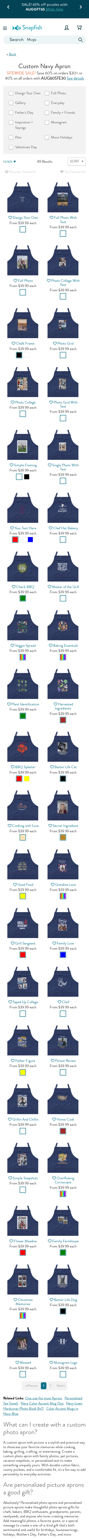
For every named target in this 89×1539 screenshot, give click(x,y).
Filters (7, 162)
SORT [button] (74, 161)
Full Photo (25, 280)
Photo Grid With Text (66, 404)
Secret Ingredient (65, 825)
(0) (22, 172)
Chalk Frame (25, 343)
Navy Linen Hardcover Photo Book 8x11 (42, 1406)
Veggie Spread (25, 645)
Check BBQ (25, 587)
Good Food (25, 884)
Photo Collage (25, 402)
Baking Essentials (65, 645)
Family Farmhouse (65, 1241)
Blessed (25, 1362)
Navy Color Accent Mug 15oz (42, 1403)
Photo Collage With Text (65, 282)
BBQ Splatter (25, 767)
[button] (5, 27)
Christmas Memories (24, 1302)
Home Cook (65, 1119)
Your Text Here (25, 528)
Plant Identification (25, 704)
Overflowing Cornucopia (64, 1180)
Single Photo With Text (65, 467)
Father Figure (25, 1060)
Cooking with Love (25, 825)
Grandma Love (65, 884)
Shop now (54, 9)
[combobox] (44, 40)
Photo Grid (65, 343)
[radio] (23, 229)
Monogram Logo (65, 1362)
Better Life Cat (65, 767)
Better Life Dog (65, 1299)
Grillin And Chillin (25, 1119)
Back (12, 54)
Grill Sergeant (25, 943)
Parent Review (65, 1060)
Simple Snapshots (25, 1178)
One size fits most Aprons (43, 1398)
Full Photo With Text (65, 219)
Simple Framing (25, 465)
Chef (65, 1002)
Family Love (65, 943)
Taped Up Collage (25, 1002)
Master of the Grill (65, 587)
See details (75, 78)
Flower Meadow (25, 1241)
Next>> (61, 1386)
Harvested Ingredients (64, 706)
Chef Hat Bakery (65, 528)
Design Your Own (25, 217)
